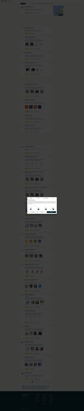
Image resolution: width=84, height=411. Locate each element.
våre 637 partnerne (31, 201)
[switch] (38, 209)
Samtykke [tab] (31, 198)
